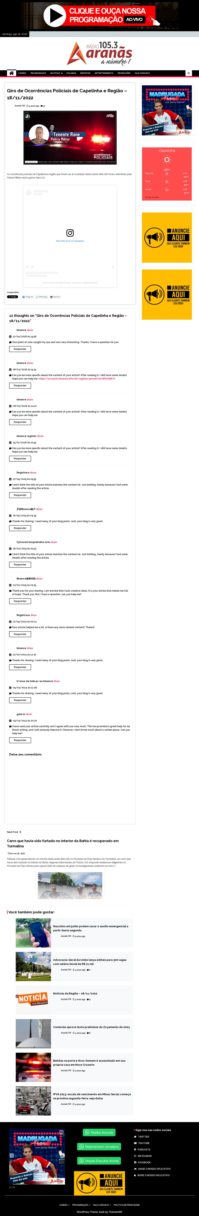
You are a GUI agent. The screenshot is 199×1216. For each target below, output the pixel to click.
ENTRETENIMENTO (104, 73)
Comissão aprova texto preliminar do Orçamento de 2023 (91, 1027)
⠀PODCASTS (143, 1149)
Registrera (23, 472)
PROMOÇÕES (124, 73)
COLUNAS (71, 73)
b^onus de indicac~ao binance (35, 681)
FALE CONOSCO (142, 73)
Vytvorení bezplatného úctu (33, 542)
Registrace (23, 615)
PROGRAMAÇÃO (38, 73)
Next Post (12, 832)
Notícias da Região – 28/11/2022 (75, 993)
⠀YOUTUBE (143, 1143)
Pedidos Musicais (102, 1132)
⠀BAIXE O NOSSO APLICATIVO (153, 1169)
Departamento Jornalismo (102, 1146)
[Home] (11, 73)
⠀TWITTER (142, 1136)
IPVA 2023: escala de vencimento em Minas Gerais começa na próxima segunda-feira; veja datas (92, 1096)
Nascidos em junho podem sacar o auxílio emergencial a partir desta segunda (90, 928)
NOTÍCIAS (55, 73)
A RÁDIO (22, 73)
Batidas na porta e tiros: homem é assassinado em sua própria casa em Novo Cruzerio (89, 1062)
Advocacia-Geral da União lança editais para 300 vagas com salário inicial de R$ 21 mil (89, 961)
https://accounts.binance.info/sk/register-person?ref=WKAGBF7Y (77, 378)
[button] (12, 1155)
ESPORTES (85, 73)
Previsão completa (152, 197)
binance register (27, 436)
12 (44, 106)
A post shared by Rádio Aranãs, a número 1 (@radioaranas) (70, 282)
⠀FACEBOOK (143, 1162)
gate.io (21, 714)
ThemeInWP (115, 1212)
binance (21, 330)
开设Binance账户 (26, 509)
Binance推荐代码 (26, 578)
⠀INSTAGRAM (144, 1156)
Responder (20, 349)
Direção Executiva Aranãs (102, 1161)
